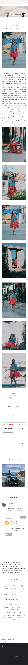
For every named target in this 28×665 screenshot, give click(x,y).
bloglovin (22, 594)
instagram (22, 588)
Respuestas (9, 518)
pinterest (14, 588)
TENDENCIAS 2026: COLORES (14, 612)
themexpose (18, 651)
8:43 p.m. (13, 526)
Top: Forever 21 (15, 397)
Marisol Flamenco (15, 522)
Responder (23, 517)
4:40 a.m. (10, 506)
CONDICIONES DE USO (8, 639)
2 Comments (22, 424)
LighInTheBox (19, 112)
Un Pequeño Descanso (11, 483)
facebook (6, 594)
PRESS (4, 637)
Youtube (6, 588)
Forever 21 (12, 120)
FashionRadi (13, 503)
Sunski (15, 399)
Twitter (14, 594)
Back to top (19, 656)
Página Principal (6, 641)
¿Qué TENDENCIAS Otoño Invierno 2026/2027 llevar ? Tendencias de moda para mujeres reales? (14, 617)
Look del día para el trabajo (14, 604)
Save (12, 424)
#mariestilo (14, 25)
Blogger (19, 644)
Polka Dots (16, 89)
